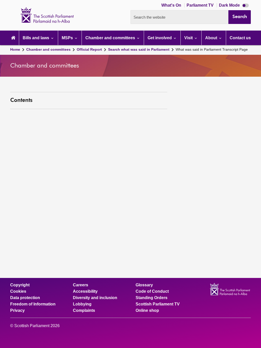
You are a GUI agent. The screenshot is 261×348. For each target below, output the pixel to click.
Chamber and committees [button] (110, 38)
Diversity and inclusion (95, 298)
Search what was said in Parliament (138, 49)
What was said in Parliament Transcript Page (212, 49)
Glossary (144, 285)
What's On (171, 5)
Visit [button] (189, 38)
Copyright (20, 285)
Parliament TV (201, 5)
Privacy (17, 311)
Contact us (240, 38)
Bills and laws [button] (36, 38)
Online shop (147, 311)
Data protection (25, 298)
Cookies (18, 291)
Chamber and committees (48, 49)
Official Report (89, 49)
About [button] (211, 38)
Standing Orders (151, 298)
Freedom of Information (33, 304)
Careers (80, 285)
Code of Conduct (152, 291)
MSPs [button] (68, 38)
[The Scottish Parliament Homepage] (13, 38)
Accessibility (85, 291)
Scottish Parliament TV (158, 304)
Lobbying (82, 304)
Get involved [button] (160, 38)
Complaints (84, 311)
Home (15, 49)
